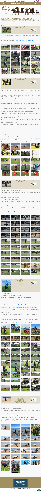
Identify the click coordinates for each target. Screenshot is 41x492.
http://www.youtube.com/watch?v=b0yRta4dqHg (13, 139)
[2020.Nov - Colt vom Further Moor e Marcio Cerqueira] (5, 338)
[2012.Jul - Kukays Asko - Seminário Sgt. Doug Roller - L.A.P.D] (15, 59)
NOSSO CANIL (9, 3)
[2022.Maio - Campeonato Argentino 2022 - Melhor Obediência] (35, 329)
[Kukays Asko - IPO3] (5, 59)
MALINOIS (4, 3)
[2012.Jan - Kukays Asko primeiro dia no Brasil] (35, 53)
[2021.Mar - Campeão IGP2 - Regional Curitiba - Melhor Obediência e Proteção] (15, 344)
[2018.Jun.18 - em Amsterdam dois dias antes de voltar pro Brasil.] (35, 388)
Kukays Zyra (3, 119)
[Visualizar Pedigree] (34, 399)
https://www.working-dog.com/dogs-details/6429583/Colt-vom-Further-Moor (22, 322)
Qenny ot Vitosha (21, 201)
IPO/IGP (30, 3)
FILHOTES (26, 3)
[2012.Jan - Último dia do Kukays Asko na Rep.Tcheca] (15, 53)
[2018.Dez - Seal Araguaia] (35, 265)
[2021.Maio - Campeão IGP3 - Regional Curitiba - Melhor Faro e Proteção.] (5, 344)
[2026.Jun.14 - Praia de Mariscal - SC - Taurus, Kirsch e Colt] (5, 456)
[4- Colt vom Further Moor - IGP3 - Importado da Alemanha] (7, 285)
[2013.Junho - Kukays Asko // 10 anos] (5, 47)
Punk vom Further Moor (24, 304)
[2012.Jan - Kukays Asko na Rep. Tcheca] (25, 53)
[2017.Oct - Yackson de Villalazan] (5, 146)
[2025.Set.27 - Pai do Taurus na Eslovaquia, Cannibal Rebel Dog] (5, 465)
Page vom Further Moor (16, 304)
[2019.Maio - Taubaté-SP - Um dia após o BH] (35, 369)
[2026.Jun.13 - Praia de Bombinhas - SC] (15, 429)
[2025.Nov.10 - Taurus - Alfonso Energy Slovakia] (25, 462)
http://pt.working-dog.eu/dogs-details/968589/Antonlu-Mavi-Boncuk (10, 134)
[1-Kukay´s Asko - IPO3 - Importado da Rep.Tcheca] (7, 29)
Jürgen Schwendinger (9, 103)
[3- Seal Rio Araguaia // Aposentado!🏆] (7, 183)
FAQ (33, 3)
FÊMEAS (18, 3)
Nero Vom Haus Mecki (15, 207)
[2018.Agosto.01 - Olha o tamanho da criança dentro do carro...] (25, 381)
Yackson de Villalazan (7, 100)
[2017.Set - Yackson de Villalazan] (15, 146)
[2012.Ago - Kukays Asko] (5, 53)
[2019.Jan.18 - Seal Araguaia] (25, 265)
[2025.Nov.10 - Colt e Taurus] (35, 462)
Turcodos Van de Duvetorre (19, 202)
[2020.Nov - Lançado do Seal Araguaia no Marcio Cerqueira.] (5, 217)
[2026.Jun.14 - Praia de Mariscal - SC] (5, 427)
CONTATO (36, 3)
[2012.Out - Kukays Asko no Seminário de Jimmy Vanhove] (25, 47)
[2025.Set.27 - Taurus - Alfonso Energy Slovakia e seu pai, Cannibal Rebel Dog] (15, 466)
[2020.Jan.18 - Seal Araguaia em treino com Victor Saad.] (5, 241)
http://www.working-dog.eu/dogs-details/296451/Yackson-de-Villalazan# (19, 136)
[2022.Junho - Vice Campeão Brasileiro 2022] (25, 329)
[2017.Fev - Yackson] (5, 152)
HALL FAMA (22, 3)
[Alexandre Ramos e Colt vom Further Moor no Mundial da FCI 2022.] (5, 329)
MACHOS (14, 3)
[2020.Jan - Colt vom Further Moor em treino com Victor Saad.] (25, 344)
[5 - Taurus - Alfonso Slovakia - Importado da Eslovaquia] (7, 399)
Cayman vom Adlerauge (22, 114)
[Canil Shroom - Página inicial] (6, 9)
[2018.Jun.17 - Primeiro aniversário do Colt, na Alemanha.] (5, 387)
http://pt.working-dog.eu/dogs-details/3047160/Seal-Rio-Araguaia (18, 211)
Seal (7, 190)
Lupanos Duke (4, 113)
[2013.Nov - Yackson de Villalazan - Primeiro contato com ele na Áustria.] (25, 152)
